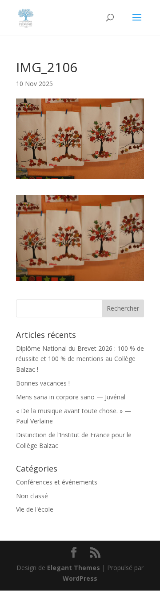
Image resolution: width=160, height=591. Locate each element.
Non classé (32, 496)
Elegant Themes (73, 567)
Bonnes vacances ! (43, 383)
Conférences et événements (56, 482)
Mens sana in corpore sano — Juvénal (70, 397)
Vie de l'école (34, 509)
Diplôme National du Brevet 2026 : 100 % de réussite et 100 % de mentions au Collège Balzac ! (80, 359)
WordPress (80, 578)
